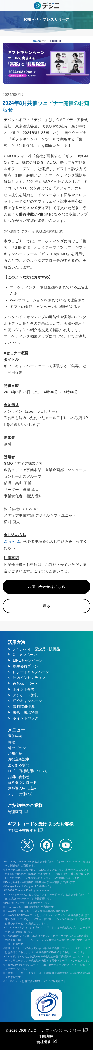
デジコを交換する (22, 830)
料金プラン (17, 748)
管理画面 (15, 812)
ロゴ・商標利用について (28, 771)
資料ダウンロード (22, 782)
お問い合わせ (18, 777)
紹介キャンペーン (27, 701)
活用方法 (16, 642)
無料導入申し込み (22, 788)
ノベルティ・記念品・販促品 (36, 649)
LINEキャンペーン (28, 660)
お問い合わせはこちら (46, 586)
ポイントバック (25, 718)
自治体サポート (25, 684)
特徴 (11, 742)
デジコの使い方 (20, 794)
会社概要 (43, 1042)
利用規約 (46, 1036)
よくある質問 (18, 765)
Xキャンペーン (25, 655)
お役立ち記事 (18, 759)
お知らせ (15, 753)
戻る (46, 606)
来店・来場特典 (25, 712)
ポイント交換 (24, 689)
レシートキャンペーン (31, 672)
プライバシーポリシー (63, 1030)
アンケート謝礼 (25, 695)
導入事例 (15, 736)
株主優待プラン (25, 666)
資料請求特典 (24, 706)
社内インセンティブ (29, 678)
